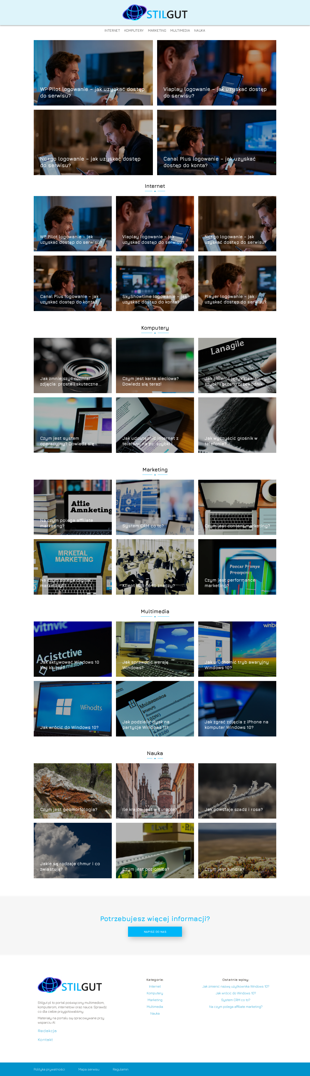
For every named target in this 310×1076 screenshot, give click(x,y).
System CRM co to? (143, 525)
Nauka (199, 30)
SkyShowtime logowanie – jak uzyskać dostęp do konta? (154, 299)
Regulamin (120, 1069)
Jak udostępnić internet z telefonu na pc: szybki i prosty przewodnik (150, 441)
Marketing (157, 30)
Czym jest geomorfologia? (68, 809)
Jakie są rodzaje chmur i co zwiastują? (70, 866)
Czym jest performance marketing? (230, 583)
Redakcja (47, 1030)
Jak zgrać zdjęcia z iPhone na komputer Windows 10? (236, 724)
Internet (112, 30)
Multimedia (180, 30)
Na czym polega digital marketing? (65, 583)
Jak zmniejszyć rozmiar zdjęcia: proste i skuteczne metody (69, 381)
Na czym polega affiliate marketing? (66, 523)
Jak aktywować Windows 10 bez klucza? (69, 665)
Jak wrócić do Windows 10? (69, 727)
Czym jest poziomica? (145, 869)
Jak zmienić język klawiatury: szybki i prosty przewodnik (236, 381)
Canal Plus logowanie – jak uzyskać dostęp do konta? (209, 162)
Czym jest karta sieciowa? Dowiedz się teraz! (150, 381)
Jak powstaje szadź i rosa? (234, 809)
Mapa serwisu (88, 1069)
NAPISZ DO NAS (155, 931)
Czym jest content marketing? (237, 525)
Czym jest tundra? (224, 869)
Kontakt (45, 1039)
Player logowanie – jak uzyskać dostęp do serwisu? (235, 299)
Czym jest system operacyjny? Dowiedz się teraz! (67, 441)
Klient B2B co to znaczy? (148, 585)
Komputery (134, 30)
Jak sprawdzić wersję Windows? (145, 665)
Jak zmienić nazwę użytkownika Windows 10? (235, 986)
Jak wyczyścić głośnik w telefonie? (231, 441)
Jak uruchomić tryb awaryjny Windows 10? (237, 665)
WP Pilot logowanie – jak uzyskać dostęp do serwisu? (92, 92)
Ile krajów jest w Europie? (149, 809)
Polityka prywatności (49, 1069)
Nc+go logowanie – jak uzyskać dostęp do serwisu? (90, 162)
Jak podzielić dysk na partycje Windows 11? (146, 724)
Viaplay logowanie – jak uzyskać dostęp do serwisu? (215, 92)
